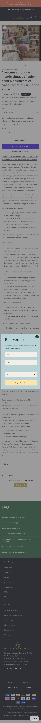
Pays (6, 370)
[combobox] (21, 374)
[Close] (37, 336)
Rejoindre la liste (21, 383)
